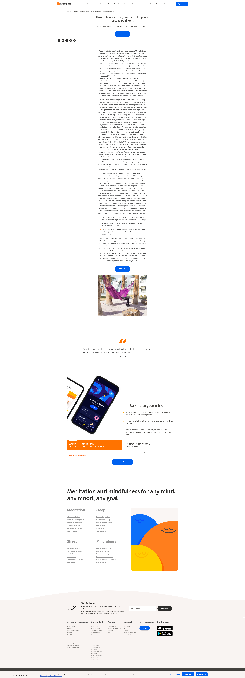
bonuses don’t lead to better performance (115, 152)
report (132, 51)
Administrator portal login (73, 647)
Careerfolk (113, 176)
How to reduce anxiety (75, 560)
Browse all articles (95, 662)
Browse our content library (98, 664)
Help (163, 4)
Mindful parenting (95, 653)
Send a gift (69, 639)
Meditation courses (96, 634)
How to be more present (104, 557)
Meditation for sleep (103, 520)
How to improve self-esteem (106, 560)
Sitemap (110, 637)
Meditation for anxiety (74, 548)
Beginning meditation (96, 630)
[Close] (242, 674)
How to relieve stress (74, 551)
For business (149, 4)
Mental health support (96, 655)
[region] (122, 674)
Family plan (70, 632)
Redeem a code (71, 641)
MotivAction (104, 241)
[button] (74, 40)
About (158, 4)
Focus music (94, 649)
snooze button (106, 93)
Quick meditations (95, 632)
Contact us (126, 630)
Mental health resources (130, 632)
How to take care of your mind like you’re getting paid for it (94, 12)
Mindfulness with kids (96, 651)
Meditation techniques (74, 528)
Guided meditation (73, 525)
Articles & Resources (89, 4)
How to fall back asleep (104, 522)
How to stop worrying (103, 548)
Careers (110, 634)
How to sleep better (103, 517)
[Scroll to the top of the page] (186, 662)
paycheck (104, 76)
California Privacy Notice (55, 676)
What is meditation (73, 517)
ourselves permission (138, 253)
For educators (70, 637)
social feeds (124, 78)
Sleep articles (94, 639)
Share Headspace (71, 643)
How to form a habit (103, 551)
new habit (114, 217)
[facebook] (59, 40)
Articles (69, 12)
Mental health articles (96, 657)
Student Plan (70, 634)
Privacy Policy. (113, 613)
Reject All (188, 674)
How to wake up (101, 525)
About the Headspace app (114, 628)
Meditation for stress (74, 554)
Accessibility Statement (129, 634)
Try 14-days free (71, 626)
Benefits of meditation (74, 522)
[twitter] (63, 40)
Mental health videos (96, 660)
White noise (94, 643)
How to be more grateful (104, 554)
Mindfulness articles (96, 647)
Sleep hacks (100, 528)
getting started (140, 127)
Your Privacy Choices (174, 674)
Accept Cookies (201, 674)
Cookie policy (127, 639)
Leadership (110, 630)
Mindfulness (118, 4)
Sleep (109, 4)
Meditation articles (95, 628)
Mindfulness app (95, 645)
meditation (104, 83)
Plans (141, 4)
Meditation (101, 4)
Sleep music (94, 641)
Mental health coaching (73, 630)
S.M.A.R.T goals (115, 229)
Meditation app (95, 626)
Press (109, 632)
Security (126, 637)
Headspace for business (73, 645)
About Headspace (112, 626)
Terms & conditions (72, 455)
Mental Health (129, 4)
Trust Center (127, 626)
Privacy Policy (44, 676)
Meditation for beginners (75, 520)
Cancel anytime (82, 455)
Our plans (69, 628)
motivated (135, 132)
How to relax (71, 557)
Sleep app (93, 637)
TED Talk (103, 134)
